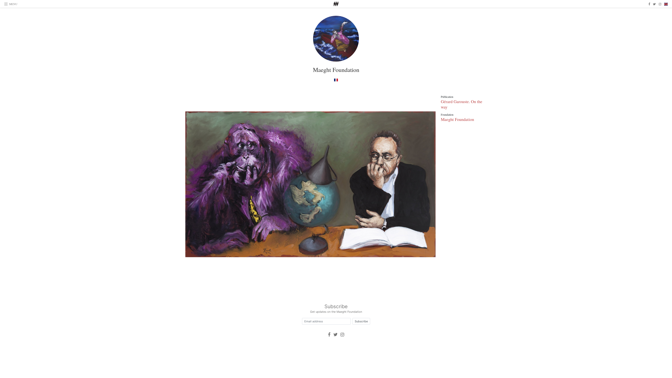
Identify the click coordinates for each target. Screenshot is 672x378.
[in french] (336, 80)
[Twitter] (335, 334)
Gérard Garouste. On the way (461, 104)
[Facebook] (329, 334)
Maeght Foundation (336, 70)
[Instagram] (342, 334)
